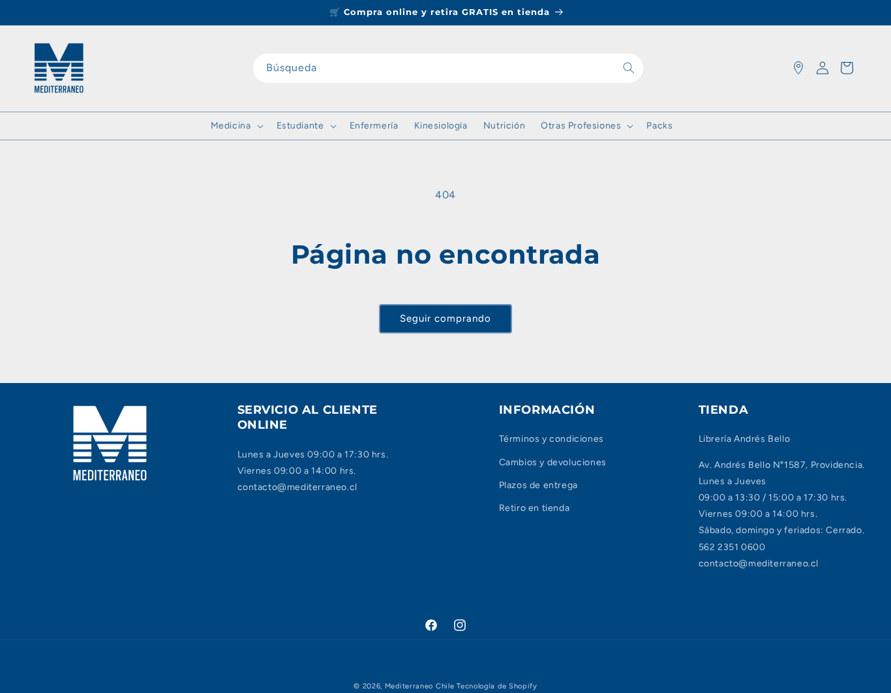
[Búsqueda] (628, 68)
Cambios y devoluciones (553, 462)
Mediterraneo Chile (420, 686)
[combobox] (448, 68)
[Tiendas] (798, 68)
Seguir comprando (445, 318)
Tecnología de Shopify (497, 686)
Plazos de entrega (538, 485)
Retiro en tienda (534, 508)
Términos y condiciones (551, 439)
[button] (236, 126)
